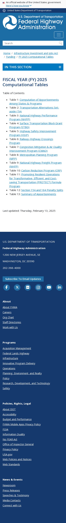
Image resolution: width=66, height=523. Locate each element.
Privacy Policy (10, 449)
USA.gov (7, 454)
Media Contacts (12, 500)
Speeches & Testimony (16, 495)
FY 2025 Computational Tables (36, 56)
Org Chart (8, 317)
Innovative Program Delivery (19, 363)
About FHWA (10, 307)
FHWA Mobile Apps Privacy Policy (22, 424)
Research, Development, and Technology (26, 383)
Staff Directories (12, 322)
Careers (7, 312)
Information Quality (14, 434)
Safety (6, 388)
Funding (10, 56)
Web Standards (11, 464)
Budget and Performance (17, 419)
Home (6, 53)
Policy (6, 378)
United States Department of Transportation (29, 10)
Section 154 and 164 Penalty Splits (42, 190)
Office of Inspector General (18, 444)
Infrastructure (10, 358)
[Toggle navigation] (58, 34)
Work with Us (10, 327)
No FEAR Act (10, 439)
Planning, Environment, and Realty (22, 373)
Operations (9, 368)
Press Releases (11, 490)
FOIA (5, 429)
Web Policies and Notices (17, 459)
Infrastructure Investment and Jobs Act (36, 53)
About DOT (9, 409)
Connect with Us (12, 505)
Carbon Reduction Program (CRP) (41, 170)
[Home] (33, 23)
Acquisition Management (17, 348)
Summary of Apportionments (38, 194)
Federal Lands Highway (16, 353)
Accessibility (9, 414)
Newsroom (9, 485)
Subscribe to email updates (23, 279)
